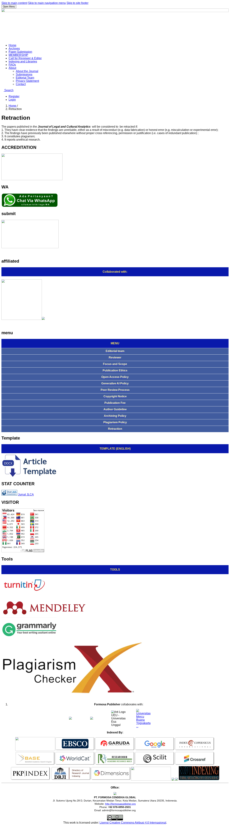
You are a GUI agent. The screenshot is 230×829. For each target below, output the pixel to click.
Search (8, 90)
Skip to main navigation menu (47, 2)
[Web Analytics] (9, 494)
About (12, 67)
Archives (14, 48)
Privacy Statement (27, 80)
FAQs (12, 64)
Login (12, 99)
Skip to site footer (77, 2)
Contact (21, 84)
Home (12, 45)
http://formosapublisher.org (120, 803)
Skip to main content (14, 2)
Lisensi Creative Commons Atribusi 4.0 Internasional (133, 822)
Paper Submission (20, 51)
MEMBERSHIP (18, 55)
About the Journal (27, 71)
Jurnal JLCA (26, 494)
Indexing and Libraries (23, 61)
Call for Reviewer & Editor (25, 58)
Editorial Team (25, 77)
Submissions (24, 74)
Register (14, 96)
